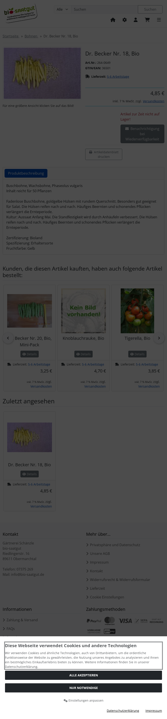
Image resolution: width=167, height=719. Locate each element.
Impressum (153, 711)
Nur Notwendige (83, 688)
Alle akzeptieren (83, 675)
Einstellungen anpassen (86, 700)
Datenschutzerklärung (123, 711)
